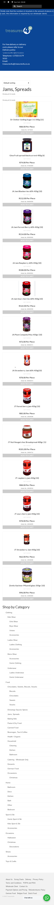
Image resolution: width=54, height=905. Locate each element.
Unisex (12, 630)
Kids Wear (12, 617)
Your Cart (19, 2)
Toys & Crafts (11, 861)
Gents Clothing (15, 663)
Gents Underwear (16, 677)
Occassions (12, 773)
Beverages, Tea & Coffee (17, 732)
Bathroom (13, 755)
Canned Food (13, 728)
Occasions (10, 833)
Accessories (14, 635)
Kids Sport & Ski (14, 824)
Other (10, 805)
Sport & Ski (10, 815)
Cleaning (12, 746)
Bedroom (11, 810)
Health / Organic (14, 737)
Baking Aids (12, 719)
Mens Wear (12, 654)
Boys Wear (13, 626)
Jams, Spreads (13, 714)
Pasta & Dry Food (15, 723)
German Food (13, 769)
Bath (9, 801)
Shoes (8, 852)
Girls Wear (13, 621)
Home (8, 783)
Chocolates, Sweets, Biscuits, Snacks (22, 687)
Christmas (13, 778)
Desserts (11, 764)
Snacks (12, 705)
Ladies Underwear (16, 673)
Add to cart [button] (27, 133)
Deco (10, 792)
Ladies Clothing (15, 645)
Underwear (12, 668)
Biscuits (12, 691)
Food (8, 682)
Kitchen (12, 750)
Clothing (9, 613)
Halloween (12, 838)
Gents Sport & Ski (15, 819)
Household (12, 741)
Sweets (12, 700)
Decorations (14, 847)
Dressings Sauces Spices (18, 710)
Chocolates (13, 696)
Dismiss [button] (51, 14)
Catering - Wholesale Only (18, 760)
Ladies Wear (13, 640)
